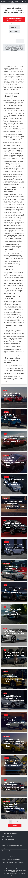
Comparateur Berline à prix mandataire (11, 857)
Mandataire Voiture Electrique (9, 833)
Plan (19, 873)
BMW (5, 628)
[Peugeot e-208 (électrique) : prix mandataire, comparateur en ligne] (14, 678)
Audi (5, 779)
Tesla (5, 390)
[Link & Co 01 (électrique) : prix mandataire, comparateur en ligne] (14, 765)
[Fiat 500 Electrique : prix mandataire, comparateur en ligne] (14, 527)
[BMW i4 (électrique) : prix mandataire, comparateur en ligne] (14, 635)
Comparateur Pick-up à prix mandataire (11, 850)
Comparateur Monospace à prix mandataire (12, 862)
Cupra (5, 585)
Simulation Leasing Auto (8, 839)
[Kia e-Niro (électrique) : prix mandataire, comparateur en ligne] (14, 613)
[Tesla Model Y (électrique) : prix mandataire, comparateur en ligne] (14, 440)
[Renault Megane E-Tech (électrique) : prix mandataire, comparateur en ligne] (14, 505)
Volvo (5, 693)
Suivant (15, 825)
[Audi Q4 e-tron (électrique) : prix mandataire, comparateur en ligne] (14, 786)
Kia (4, 606)
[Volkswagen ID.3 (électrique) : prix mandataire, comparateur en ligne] (14, 570)
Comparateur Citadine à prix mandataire (12, 845)
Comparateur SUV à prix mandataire (11, 848)
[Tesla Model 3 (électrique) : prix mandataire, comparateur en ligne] (14, 397)
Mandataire (6, 758)
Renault (5, 498)
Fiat (5, 520)
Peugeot (5, 671)
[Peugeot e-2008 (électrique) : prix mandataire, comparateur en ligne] (14, 722)
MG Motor (6, 412)
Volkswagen (6, 563)
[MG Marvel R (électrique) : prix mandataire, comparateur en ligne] (14, 484)
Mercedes (6, 455)
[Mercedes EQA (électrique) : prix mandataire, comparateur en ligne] (14, 462)
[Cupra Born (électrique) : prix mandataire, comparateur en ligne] (14, 592)
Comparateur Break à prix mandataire (11, 859)
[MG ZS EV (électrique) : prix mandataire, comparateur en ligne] (14, 419)
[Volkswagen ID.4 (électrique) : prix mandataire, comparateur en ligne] (14, 808)
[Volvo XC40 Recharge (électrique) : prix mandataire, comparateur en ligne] (14, 700)
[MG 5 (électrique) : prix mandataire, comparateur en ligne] (14, 549)
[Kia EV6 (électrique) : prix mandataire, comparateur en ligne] (14, 657)
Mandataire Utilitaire (7, 836)
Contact (16, 875)
